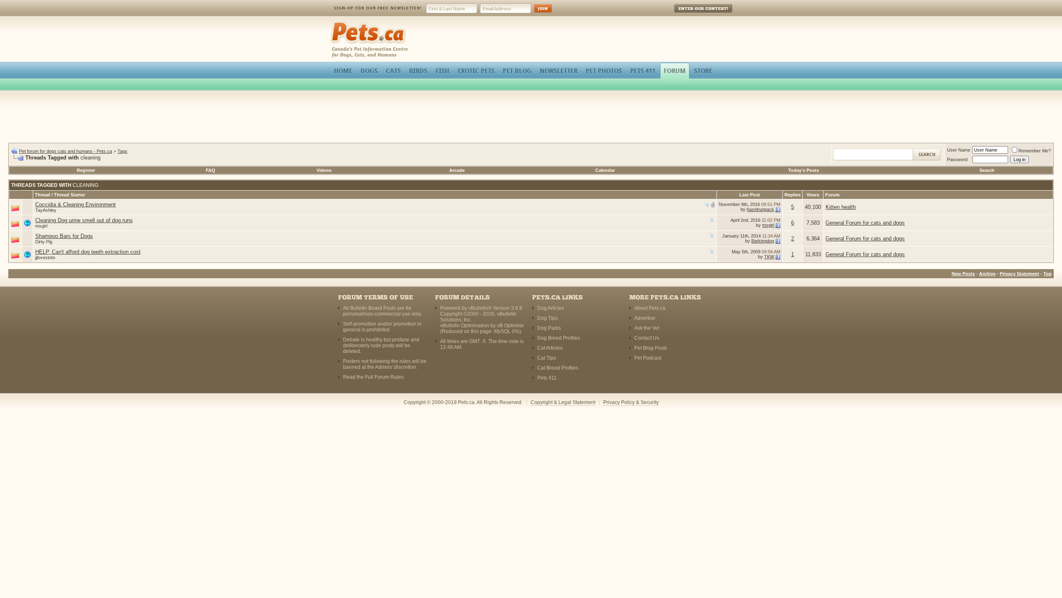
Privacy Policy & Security (631, 402)
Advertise (644, 318)
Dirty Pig (43, 241)
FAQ (210, 170)
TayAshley (45, 210)
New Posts (963, 273)
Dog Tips (547, 318)
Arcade (457, 170)
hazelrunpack (760, 209)
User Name (958, 149)
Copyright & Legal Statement (563, 402)
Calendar (605, 170)
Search (986, 170)
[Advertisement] (531, 118)
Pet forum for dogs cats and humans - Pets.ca (65, 151)
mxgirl (41, 225)
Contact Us (646, 338)
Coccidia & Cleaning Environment (75, 204)
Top (1047, 273)
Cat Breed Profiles (557, 368)
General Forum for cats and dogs (865, 223)
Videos (324, 170)
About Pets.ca (649, 308)
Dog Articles (550, 308)
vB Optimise (510, 325)
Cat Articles (550, 348)
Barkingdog (762, 240)
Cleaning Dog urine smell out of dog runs (84, 220)
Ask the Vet (646, 328)
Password (957, 159)
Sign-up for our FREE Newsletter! (377, 8)
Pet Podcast (647, 358)
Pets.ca (339, 23)
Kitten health (841, 207)
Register (86, 170)
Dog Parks (549, 328)
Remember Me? (1034, 150)
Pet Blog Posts (650, 348)
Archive (987, 273)
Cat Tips (546, 358)
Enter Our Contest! (692, 14)
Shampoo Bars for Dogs (64, 236)
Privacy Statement (1019, 273)
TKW (769, 256)
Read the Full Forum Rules (373, 377)
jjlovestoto (45, 257)
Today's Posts (803, 170)
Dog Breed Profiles (558, 338)
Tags (122, 151)
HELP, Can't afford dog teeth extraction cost (88, 252)
